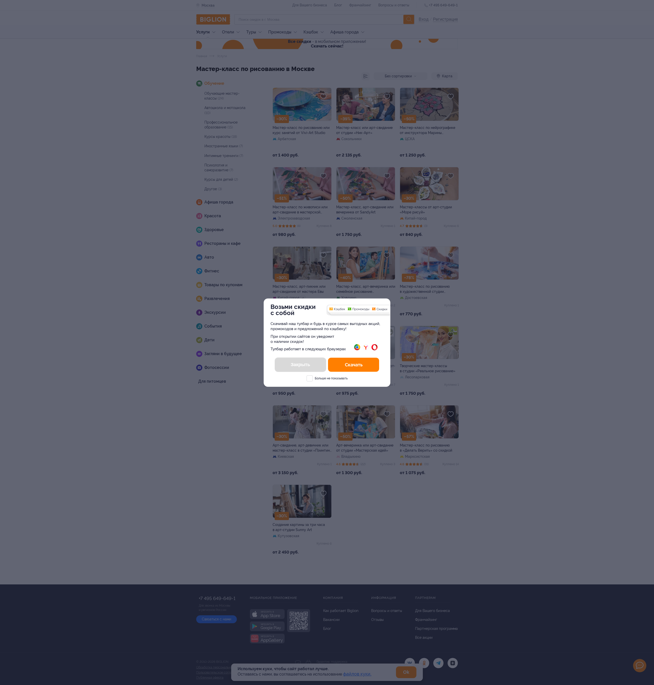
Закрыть (300, 364)
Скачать (354, 364)
